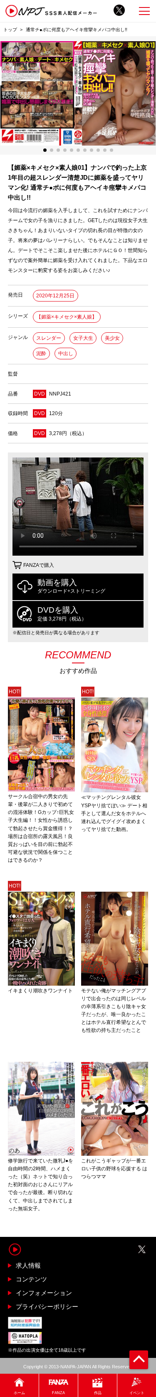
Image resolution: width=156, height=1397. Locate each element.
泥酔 (41, 353)
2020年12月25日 (55, 296)
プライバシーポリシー (47, 1306)
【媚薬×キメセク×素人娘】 (66, 317)
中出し (65, 353)
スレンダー (48, 338)
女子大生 (83, 338)
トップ (10, 29)
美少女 (112, 338)
